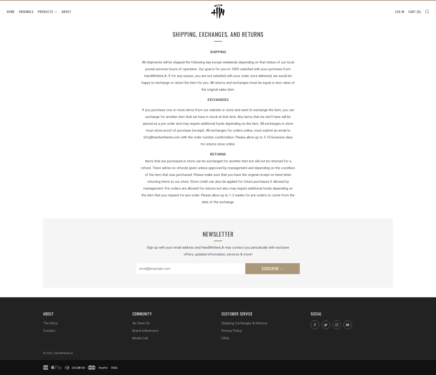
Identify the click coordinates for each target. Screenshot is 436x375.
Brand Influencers (145, 331)
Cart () (414, 11)
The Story (50, 323)
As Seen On (141, 323)
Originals (26, 11)
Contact (49, 331)
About (66, 11)
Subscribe (270, 268)
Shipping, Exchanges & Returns (244, 323)
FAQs (225, 338)
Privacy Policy (231, 331)
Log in (399, 11)
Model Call (140, 338)
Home (11, 11)
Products (45, 11)
